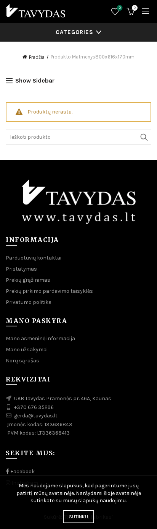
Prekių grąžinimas (28, 280)
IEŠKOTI (143, 137)
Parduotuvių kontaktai (33, 258)
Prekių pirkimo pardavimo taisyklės (49, 291)
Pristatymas (21, 269)
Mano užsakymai (27, 349)
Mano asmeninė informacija (40, 338)
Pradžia (37, 57)
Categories (74, 32)
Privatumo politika (28, 302)
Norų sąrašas (120, 8)
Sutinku (78, 516)
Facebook (22, 471)
